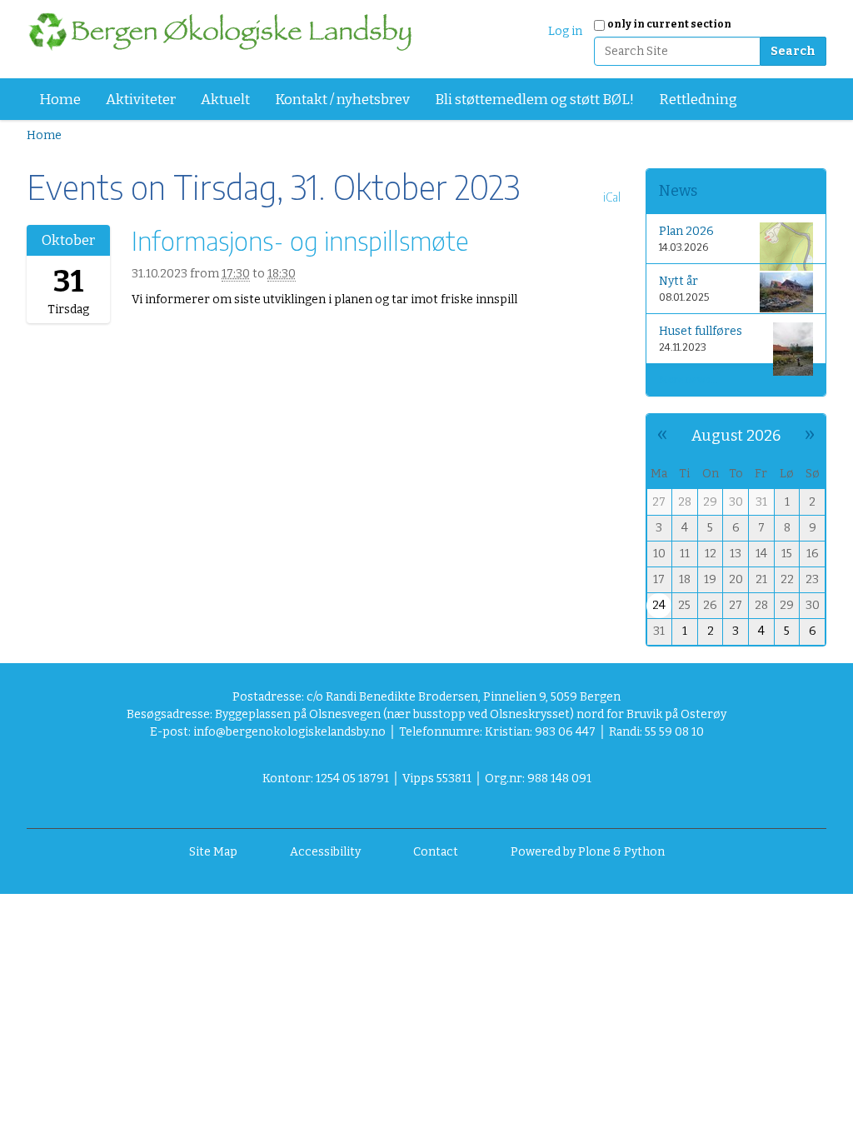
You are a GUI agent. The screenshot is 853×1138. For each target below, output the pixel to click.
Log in (565, 31)
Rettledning (698, 99)
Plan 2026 (686, 231)
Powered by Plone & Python (588, 852)
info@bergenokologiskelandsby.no (289, 732)
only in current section (669, 24)
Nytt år (678, 281)
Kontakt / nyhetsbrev (342, 99)
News (678, 191)
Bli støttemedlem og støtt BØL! (534, 99)
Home (60, 99)
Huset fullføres (700, 331)
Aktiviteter (141, 99)
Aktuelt (225, 99)
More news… (688, 380)
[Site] (219, 31)
